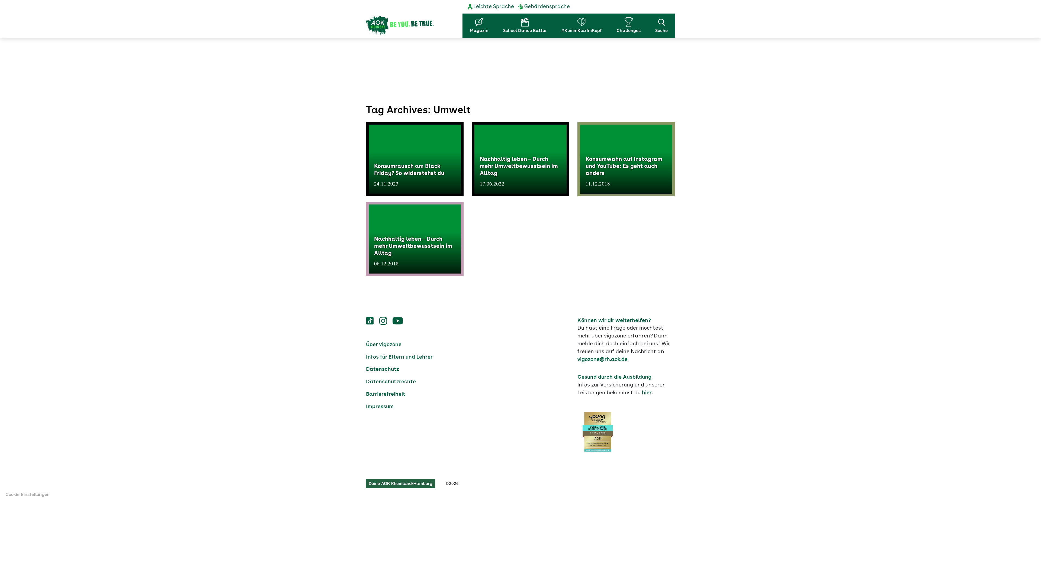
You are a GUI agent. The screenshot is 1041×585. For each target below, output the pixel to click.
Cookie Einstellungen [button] (27, 495)
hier (647, 393)
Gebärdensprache (547, 6)
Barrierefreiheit (385, 394)
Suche (661, 31)
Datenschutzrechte (391, 382)
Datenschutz (382, 369)
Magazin (479, 31)
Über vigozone (383, 344)
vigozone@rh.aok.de (602, 359)
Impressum (380, 407)
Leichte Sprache (493, 6)
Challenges (628, 31)
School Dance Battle (524, 31)
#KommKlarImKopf (581, 31)
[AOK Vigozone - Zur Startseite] (400, 26)
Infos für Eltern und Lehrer (399, 357)
